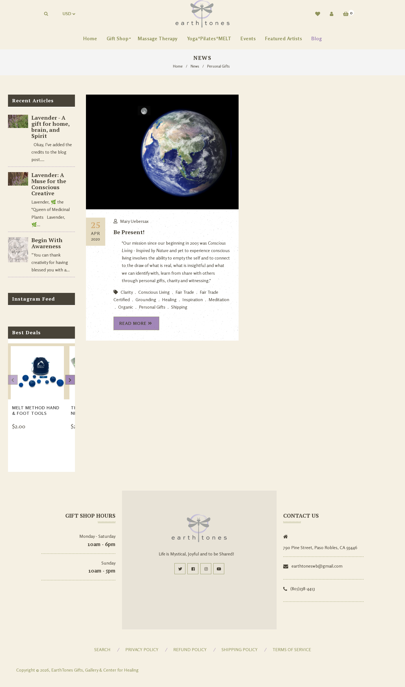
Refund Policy (190, 649)
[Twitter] (179, 568)
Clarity (127, 292)
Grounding (146, 299)
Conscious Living (154, 292)
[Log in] (331, 14)
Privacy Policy (141, 649)
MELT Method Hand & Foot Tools (36, 410)
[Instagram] (205, 568)
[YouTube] (218, 568)
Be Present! (129, 232)
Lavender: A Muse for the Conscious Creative (48, 184)
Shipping (179, 307)
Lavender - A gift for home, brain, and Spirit (50, 127)
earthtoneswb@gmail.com (316, 566)
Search (102, 649)
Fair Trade (184, 292)
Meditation (219, 299)
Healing (169, 299)
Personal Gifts (152, 307)
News (195, 66)
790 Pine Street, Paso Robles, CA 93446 (320, 547)
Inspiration (192, 299)
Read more (133, 323)
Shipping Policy (240, 649)
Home (178, 66)
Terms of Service (291, 649)
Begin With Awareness (47, 243)
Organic (125, 307)
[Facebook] (192, 568)
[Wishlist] (317, 14)
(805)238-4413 (302, 588)
